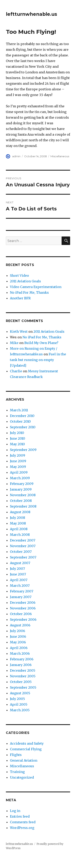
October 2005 (21, 682)
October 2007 (21, 552)
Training (17, 772)
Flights (16, 755)
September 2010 (22, 427)
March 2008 (20, 535)
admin (16, 156)
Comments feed (22, 822)
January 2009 (21, 489)
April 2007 (18, 580)
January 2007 (20, 597)
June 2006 (18, 636)
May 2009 (18, 467)
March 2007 (20, 586)
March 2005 (20, 710)
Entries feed (20, 816)
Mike (14, 343)
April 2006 (19, 648)
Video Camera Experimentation (35, 287)
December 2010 (22, 416)
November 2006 (23, 608)
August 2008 (20, 512)
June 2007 (18, 574)
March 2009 (20, 478)
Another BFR (20, 298)
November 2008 (23, 495)
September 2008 (23, 506)
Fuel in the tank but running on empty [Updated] (38, 359)
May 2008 (18, 523)
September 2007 (23, 557)
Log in (15, 811)
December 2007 (22, 540)
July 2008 (17, 518)
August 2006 (20, 625)
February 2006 (21, 659)
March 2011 (19, 410)
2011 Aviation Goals (25, 281)
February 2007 (21, 591)
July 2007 (17, 569)
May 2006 (18, 642)
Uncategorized (22, 777)
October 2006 (21, 614)
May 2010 (17, 444)
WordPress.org (22, 828)
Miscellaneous (59, 156)
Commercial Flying (26, 749)
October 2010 (20, 421)
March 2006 (20, 653)
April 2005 (18, 704)
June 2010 (17, 438)
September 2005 (23, 687)
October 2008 (21, 501)
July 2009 (17, 455)
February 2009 (21, 484)
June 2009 (18, 461)
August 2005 (20, 693)
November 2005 (22, 676)
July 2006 (17, 631)
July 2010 (17, 433)
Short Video (19, 275)
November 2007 (22, 546)
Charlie (16, 371)
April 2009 (19, 472)
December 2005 (22, 670)
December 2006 (22, 603)
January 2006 (21, 665)
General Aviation (23, 760)
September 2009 (23, 450)
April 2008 (19, 529)
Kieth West (19, 331)
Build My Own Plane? (41, 343)
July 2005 (17, 699)
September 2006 (23, 619)
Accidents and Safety (27, 743)
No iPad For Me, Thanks (29, 292)
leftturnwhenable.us (31, 14)
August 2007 (20, 563)
